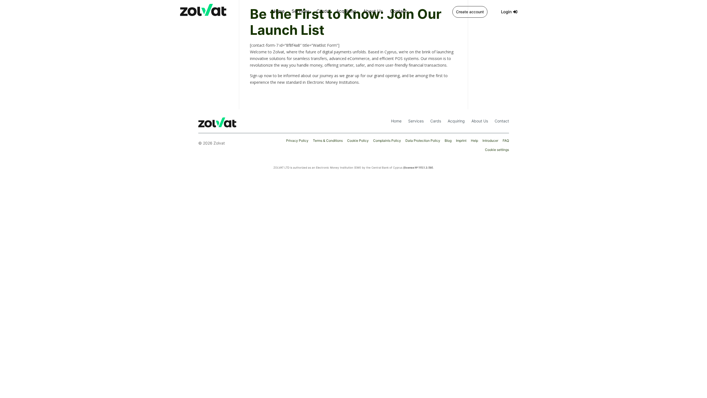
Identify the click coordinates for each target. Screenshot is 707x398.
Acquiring (346, 11)
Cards (322, 11)
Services (300, 11)
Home (278, 11)
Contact (398, 11)
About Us (373, 11)
